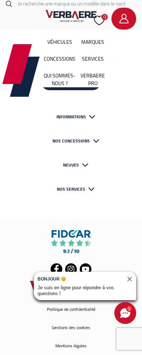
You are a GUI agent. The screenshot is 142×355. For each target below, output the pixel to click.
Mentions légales (71, 345)
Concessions (59, 59)
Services (93, 59)
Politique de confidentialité (71, 309)
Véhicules (59, 42)
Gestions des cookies (71, 327)
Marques (92, 42)
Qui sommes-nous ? (59, 79)
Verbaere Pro (92, 79)
